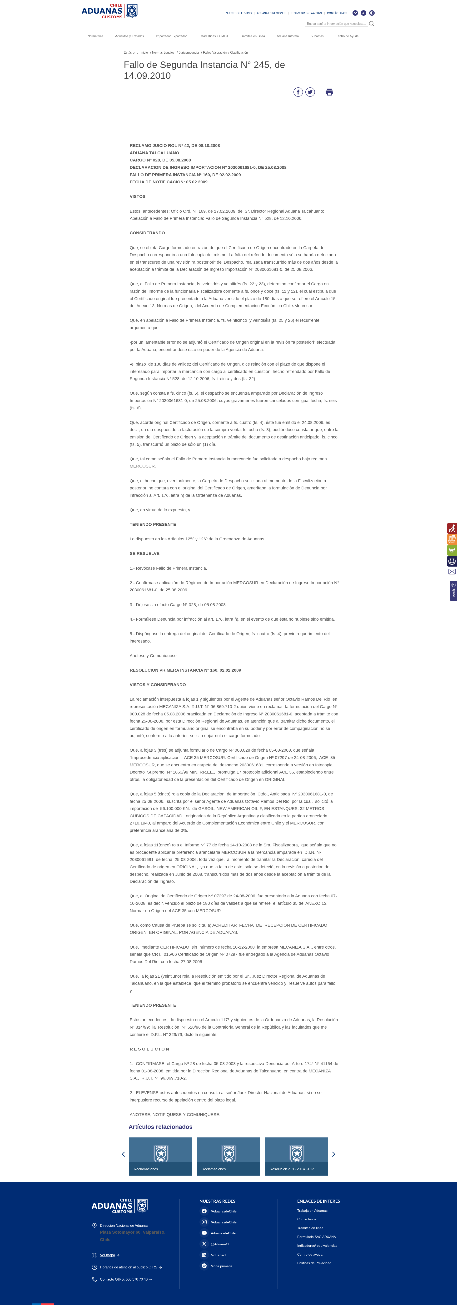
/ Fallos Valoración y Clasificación (224, 52)
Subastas (317, 36)
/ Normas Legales (162, 52)
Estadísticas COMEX (213, 36)
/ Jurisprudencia (188, 52)
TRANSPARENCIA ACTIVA (306, 13)
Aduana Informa (288, 36)
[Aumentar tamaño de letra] (355, 13)
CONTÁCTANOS (337, 13)
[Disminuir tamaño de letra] (363, 13)
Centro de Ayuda (347, 36)
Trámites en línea (310, 1228)
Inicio (144, 52)
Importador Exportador (171, 36)
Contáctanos (306, 1219)
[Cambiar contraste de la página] (371, 13)
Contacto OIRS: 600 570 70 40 (124, 1279)
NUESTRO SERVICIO (239, 13)
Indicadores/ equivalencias (317, 1245)
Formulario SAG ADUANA (316, 1237)
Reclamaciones (146, 1169)
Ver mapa (107, 1255)
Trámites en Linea (252, 36)
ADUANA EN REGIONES (271, 13)
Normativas (95, 36)
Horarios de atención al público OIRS (128, 1267)
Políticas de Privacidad (314, 1263)
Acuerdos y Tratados (129, 36)
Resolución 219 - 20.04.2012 (292, 1169)
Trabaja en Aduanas (312, 1210)
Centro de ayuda (310, 1254)
